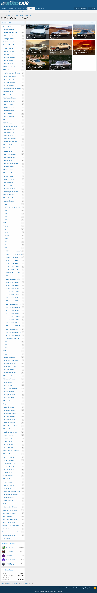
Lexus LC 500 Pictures (12, 207)
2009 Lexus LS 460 (12, 282)
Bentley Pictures (9, 51)
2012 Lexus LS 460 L (13, 313)
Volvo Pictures (9, 497)
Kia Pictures (8, 185)
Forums (11, 8)
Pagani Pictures (9, 407)
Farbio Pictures (9, 107)
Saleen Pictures (9, 438)
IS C (6, 226)
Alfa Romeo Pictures (10, 32)
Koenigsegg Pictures (11, 188)
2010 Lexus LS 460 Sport (14, 295)
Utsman (9, 555)
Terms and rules (70, 588)
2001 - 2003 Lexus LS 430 (14, 260)
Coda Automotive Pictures (12, 88)
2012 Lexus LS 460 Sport (14, 316)
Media (31, 8)
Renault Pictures (9, 423)
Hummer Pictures (10, 154)
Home (4, 8)
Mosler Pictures (9, 398)
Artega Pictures (9, 39)
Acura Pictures (9, 29)
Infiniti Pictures (9, 160)
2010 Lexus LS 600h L (13, 298)
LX (6, 341)
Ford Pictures (8, 120)
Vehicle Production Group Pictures (13, 491)
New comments (13, 12)
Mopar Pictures (9, 391)
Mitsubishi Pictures (10, 388)
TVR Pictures (8, 482)
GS (6, 213)
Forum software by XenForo (48, 591)
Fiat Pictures (8, 113)
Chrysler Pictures (9, 82)
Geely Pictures (9, 129)
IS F (6, 229)
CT (6, 204)
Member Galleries (9, 535)
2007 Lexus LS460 (12, 270)
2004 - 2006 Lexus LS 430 (14, 263)
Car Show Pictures (9, 522)
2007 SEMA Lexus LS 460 (14, 273)
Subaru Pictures (9, 466)
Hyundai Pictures (9, 157)
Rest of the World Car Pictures (12, 426)
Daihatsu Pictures (10, 98)
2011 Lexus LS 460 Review (14, 304)
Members (39, 8)
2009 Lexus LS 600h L (13, 288)
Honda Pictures (9, 148)
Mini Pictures (8, 385)
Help (86, 588)
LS (6, 248)
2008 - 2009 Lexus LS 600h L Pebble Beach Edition (14, 276)
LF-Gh (7, 235)
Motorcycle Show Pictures (11, 526)
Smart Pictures (9, 460)
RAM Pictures (8, 70)
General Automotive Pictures (12, 532)
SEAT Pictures (8, 448)
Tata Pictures (8, 473)
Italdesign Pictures (10, 173)
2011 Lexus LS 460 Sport (14, 307)
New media (4, 12)
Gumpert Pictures (10, 138)
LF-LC (7, 238)
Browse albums (7, 538)
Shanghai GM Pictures (11, 451)
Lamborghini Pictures (11, 192)
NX (6, 345)
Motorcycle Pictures (9, 513)
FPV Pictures (8, 123)
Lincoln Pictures (9, 357)
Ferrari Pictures (9, 110)
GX (6, 217)
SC (6, 354)
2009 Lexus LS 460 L (13, 285)
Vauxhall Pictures (9, 488)
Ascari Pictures (9, 42)
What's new (21, 8)
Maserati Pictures (10, 363)
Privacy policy (80, 588)
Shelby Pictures (9, 454)
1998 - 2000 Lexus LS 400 (14, 257)
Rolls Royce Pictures (10, 432)
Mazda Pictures (9, 369)
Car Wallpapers (8, 516)
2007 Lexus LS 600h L (13, 266)
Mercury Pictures (9, 379)
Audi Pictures (8, 48)
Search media (23, 12)
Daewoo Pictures (9, 95)
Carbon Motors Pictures (12, 73)
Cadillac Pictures (9, 67)
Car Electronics (8, 529)
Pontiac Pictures (9, 416)
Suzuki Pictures (9, 469)
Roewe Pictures (9, 429)
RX (6, 351)
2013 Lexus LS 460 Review (14, 329)
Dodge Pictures (9, 104)
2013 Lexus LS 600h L (13, 332)
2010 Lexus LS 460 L (13, 291)
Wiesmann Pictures (10, 504)
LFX (6, 245)
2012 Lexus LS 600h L (13, 320)
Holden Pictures (9, 145)
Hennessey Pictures (10, 142)
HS (6, 220)
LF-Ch (7, 232)
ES (6, 210)
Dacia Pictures (8, 92)
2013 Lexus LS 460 (12, 323)
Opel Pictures (8, 404)
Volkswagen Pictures (11, 494)
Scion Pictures (8, 444)
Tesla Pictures (8, 476)
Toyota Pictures (9, 479)
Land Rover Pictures (10, 198)
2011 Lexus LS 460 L (13, 301)
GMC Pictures (8, 135)
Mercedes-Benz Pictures (12, 376)
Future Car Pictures (10, 507)
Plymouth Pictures (10, 413)
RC (6, 348)
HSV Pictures (8, 151)
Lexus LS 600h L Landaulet (14, 338)
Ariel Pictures (8, 35)
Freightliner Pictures (10, 126)
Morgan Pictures (9, 394)
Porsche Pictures (9, 419)
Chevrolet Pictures (10, 79)
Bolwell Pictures (9, 57)
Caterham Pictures (10, 76)
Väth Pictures (8, 501)
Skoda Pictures (9, 457)
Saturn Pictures (9, 441)
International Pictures (11, 163)
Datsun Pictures (9, 101)
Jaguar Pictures (9, 179)
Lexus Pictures (9, 201)
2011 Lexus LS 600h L (13, 310)
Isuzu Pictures (8, 170)
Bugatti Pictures (9, 60)
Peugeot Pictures (9, 410)
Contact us (62, 588)
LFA (6, 241)
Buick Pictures (8, 64)
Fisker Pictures (9, 117)
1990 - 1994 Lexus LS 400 (14, 251)
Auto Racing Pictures (10, 510)
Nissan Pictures (9, 401)
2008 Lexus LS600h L (13, 279)
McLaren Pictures (10, 373)
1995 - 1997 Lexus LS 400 (14, 254)
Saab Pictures (8, 435)
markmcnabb (11, 560)
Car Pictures (7, 26)
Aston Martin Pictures (11, 45)
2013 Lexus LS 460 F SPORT (14, 326)
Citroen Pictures (9, 85)
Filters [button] (92, 22)
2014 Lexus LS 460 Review (14, 335)
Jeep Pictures (8, 182)
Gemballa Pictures (10, 132)
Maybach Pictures (10, 366)
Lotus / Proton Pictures (11, 360)
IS (5, 223)
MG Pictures (8, 382)
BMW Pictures (8, 54)
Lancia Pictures (9, 195)
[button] (15, 8)
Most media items (8, 543)
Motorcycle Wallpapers (10, 519)
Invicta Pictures (9, 167)
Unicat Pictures (9, 485)
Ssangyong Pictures (10, 463)
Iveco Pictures (8, 176)
